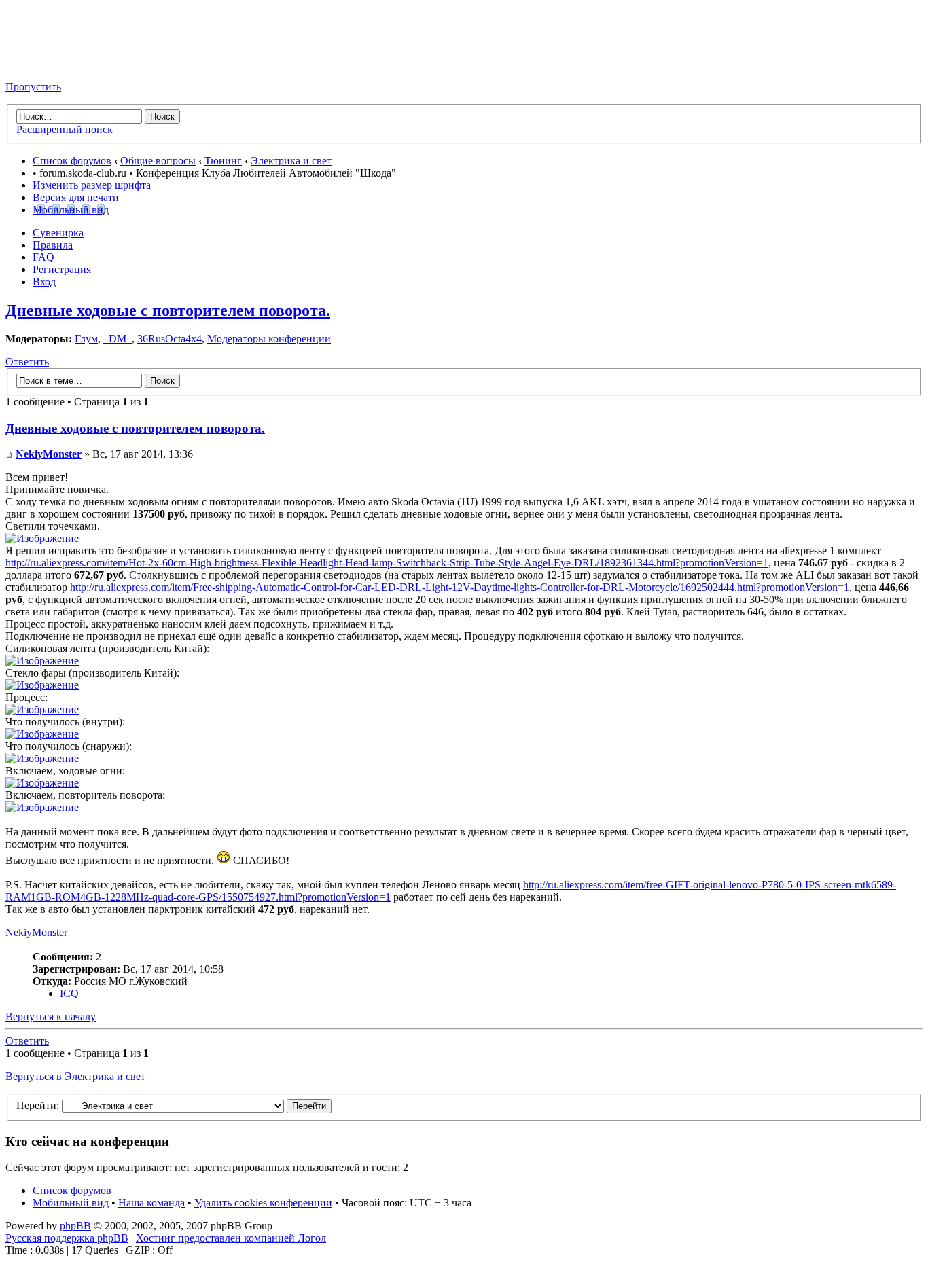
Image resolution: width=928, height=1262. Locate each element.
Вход (44, 281)
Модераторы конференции (269, 338)
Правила (53, 245)
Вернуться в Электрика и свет (75, 1076)
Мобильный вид (71, 209)
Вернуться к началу (50, 1016)
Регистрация (62, 269)
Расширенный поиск (64, 129)
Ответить (27, 361)
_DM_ (117, 338)
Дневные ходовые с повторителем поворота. (167, 310)
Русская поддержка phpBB (66, 1238)
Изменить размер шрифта (92, 185)
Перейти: (37, 1105)
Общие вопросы (158, 160)
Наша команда (151, 1202)
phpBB (75, 1225)
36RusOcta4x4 (169, 338)
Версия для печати (76, 197)
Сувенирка (58, 232)
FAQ (43, 257)
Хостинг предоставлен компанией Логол (231, 1238)
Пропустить (33, 86)
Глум (86, 338)
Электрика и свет (291, 160)
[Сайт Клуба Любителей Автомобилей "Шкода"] (73, 63)
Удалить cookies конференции (263, 1202)
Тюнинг (223, 160)
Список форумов (72, 160)
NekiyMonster (49, 454)
